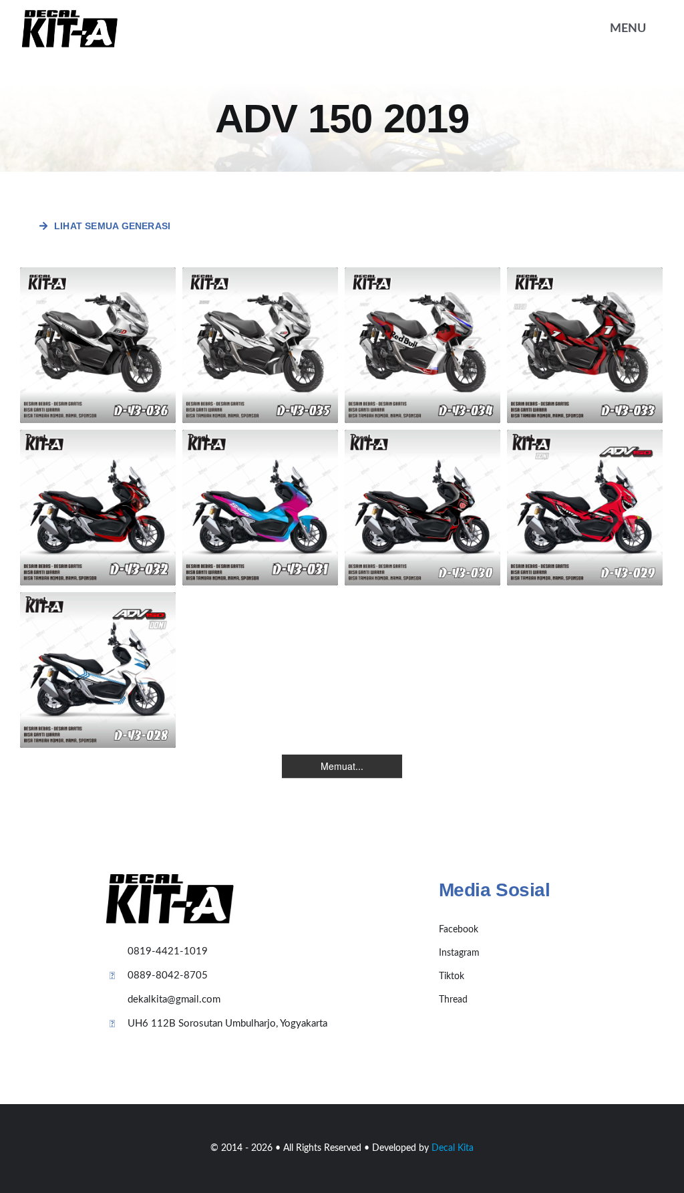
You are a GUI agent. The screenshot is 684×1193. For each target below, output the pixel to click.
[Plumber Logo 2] (70, 14)
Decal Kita (453, 1148)
